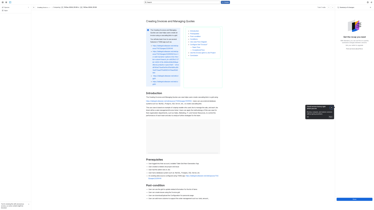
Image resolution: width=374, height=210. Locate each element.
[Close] (29, 204)
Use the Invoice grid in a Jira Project (203, 53)
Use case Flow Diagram (198, 42)
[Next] (332, 7)
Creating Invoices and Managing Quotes (49, 7)
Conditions (194, 39)
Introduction (194, 31)
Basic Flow (196, 47)
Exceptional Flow (198, 50)
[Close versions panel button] (370, 7)
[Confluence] (10, 2)
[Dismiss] (331, 107)
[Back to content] (33, 7)
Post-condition (195, 36)
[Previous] (328, 7)
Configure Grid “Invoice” (198, 45)
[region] (183, 106)
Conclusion (194, 55)
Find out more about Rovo (354, 49)
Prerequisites (194, 34)
